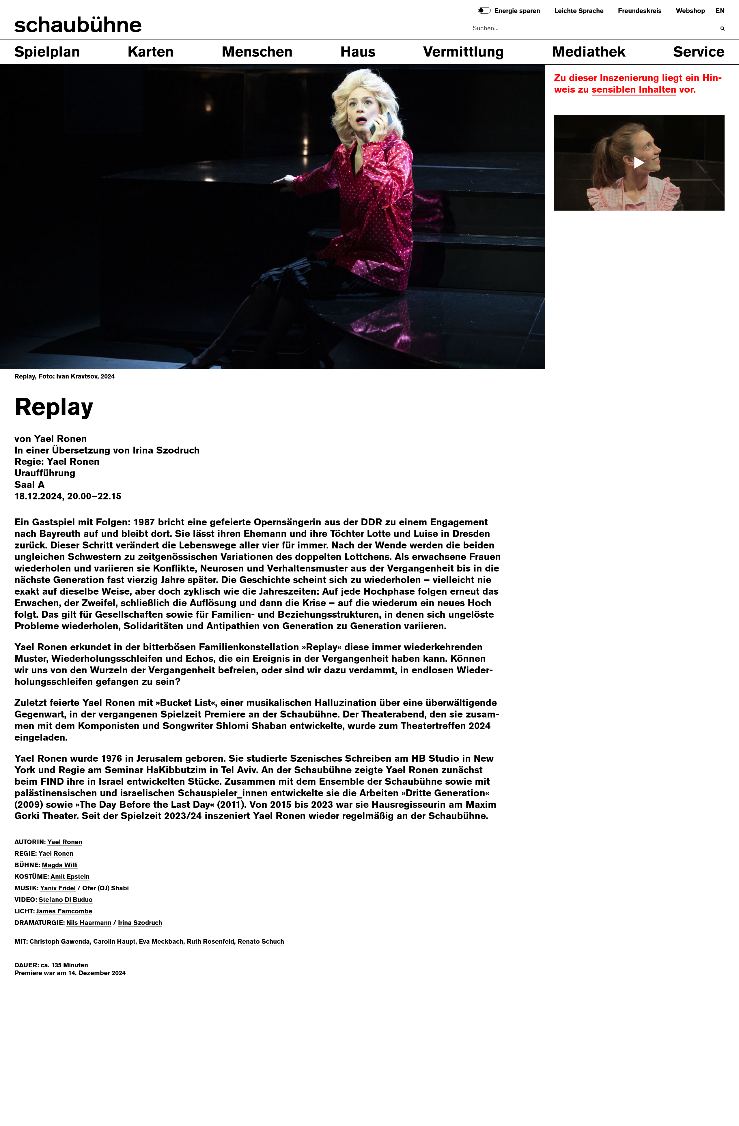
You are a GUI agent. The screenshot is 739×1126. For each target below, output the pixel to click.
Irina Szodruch (140, 923)
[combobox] (597, 29)
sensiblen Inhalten (634, 89)
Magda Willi (60, 865)
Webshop (690, 11)
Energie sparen (517, 11)
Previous (38, 216)
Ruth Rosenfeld (210, 941)
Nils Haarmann (88, 923)
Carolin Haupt (114, 941)
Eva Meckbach (161, 941)
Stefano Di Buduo (66, 899)
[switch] (484, 10)
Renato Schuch (261, 941)
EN (720, 11)
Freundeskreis (640, 11)
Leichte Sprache (579, 11)
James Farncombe (64, 911)
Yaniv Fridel (58, 888)
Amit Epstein (70, 876)
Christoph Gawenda (59, 941)
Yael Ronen (64, 842)
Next (506, 216)
